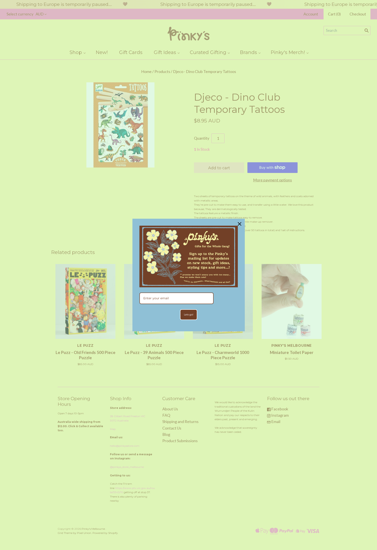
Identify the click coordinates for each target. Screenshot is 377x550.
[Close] (239, 224)
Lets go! (188, 314)
